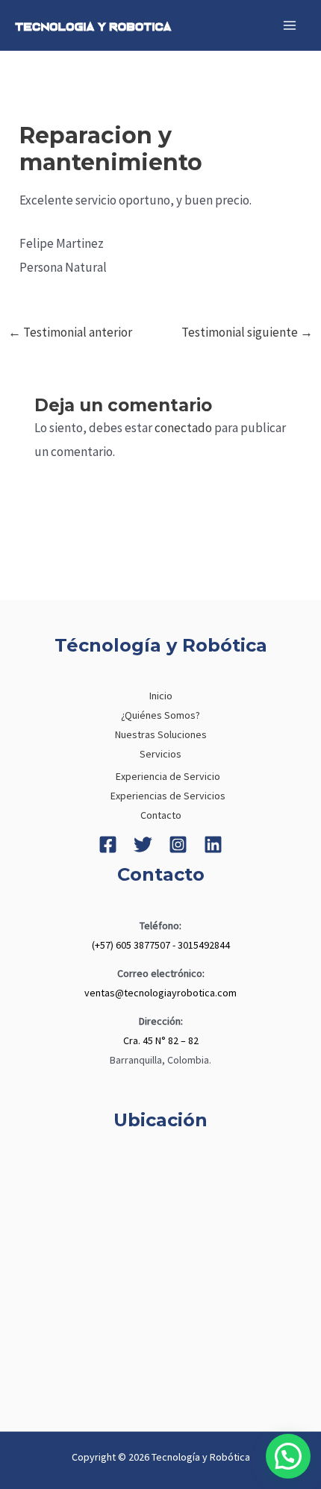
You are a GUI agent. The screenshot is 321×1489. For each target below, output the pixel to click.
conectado (183, 427)
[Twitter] (143, 844)
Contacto (160, 815)
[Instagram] (178, 844)
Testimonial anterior (70, 332)
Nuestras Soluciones (161, 734)
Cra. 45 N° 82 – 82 (161, 1040)
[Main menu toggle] (289, 25)
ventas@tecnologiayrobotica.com (160, 992)
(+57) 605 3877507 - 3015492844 (161, 945)
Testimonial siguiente (247, 332)
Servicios (160, 754)
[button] (288, 1456)
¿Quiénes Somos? (160, 715)
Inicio (160, 695)
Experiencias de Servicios (167, 795)
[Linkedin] (213, 844)
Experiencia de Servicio (168, 776)
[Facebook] (108, 844)
